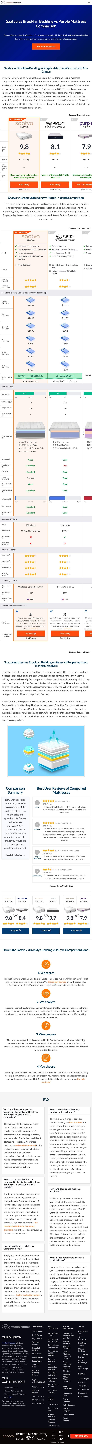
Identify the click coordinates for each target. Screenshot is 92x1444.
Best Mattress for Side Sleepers (53, 1353)
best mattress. (75, 1122)
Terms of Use (83, 1386)
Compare (14, 931)
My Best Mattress (8, 1343)
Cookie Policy (83, 1396)
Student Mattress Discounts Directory (67, 1355)
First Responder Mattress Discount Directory (67, 1366)
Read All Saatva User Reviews (61, 886)
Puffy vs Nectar (38, 1403)
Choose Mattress (51, 1415)
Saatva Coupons (66, 1400)
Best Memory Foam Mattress (53, 1340)
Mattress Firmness (51, 1421)
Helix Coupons (68, 1414)
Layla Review (37, 1338)
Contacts (81, 1382)
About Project (83, 1378)
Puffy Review (37, 1335)
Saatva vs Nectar (35, 1391)
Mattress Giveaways (82, 1361)
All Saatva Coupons (30, 381)
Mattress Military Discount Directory (66, 1377)
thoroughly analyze (57, 982)
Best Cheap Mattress (52, 1391)
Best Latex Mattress (52, 1374)
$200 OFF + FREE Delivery (30, 376)
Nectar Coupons (66, 1409)
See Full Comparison (46, 46)
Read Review (24, 189)
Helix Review (37, 1354)
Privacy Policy (83, 1389)
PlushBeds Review (36, 1349)
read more (34, 629)
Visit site (23, 184)
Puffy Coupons (69, 1405)
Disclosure (82, 1393)
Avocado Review (35, 1365)
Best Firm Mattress (51, 1360)
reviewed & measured (25, 1145)
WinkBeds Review (36, 1343)
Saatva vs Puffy (38, 1387)
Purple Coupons (66, 1419)
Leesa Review (37, 1361)
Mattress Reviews (81, 1350)
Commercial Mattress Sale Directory (68, 1335)
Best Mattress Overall (53, 1334)
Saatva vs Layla (38, 1396)
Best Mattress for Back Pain (53, 1346)
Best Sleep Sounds (82, 1344)
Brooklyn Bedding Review (35, 1372)
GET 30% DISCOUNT (65, 376)
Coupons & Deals (67, 1394)
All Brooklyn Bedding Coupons (65, 381)
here (10, 1397)
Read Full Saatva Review (15, 855)
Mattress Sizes (53, 1404)
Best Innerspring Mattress (52, 1367)
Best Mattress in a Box (53, 1385)
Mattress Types (54, 1425)
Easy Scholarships (83, 1367)
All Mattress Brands (83, 1356)
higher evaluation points (27, 1295)
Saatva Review (37, 1331)
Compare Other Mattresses (79, 115)
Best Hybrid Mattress (52, 1379)
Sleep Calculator (82, 1338)
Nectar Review (38, 1357)
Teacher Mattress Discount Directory (66, 1344)
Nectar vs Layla (38, 1400)
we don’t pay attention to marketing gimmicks (21, 1226)
